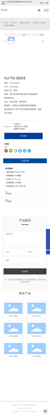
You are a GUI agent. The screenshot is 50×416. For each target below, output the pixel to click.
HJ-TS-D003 (13, 336)
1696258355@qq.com (29, 394)
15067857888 (29, 388)
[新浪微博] (6, 151)
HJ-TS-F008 (13, 356)
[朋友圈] (15, 151)
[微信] (10, 151)
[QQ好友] (20, 151)
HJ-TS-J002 (37, 356)
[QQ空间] (24, 151)
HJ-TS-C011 (37, 316)
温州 (28, 411)
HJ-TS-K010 (36, 336)
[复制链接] (29, 151)
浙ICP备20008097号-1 (25, 408)
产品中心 (13, 23)
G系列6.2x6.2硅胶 (39, 23)
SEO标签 (34, 411)
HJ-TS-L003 (13, 316)
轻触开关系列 (25, 23)
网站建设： (17, 411)
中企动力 (24, 411)
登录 (42, 3)
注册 (46, 3)
